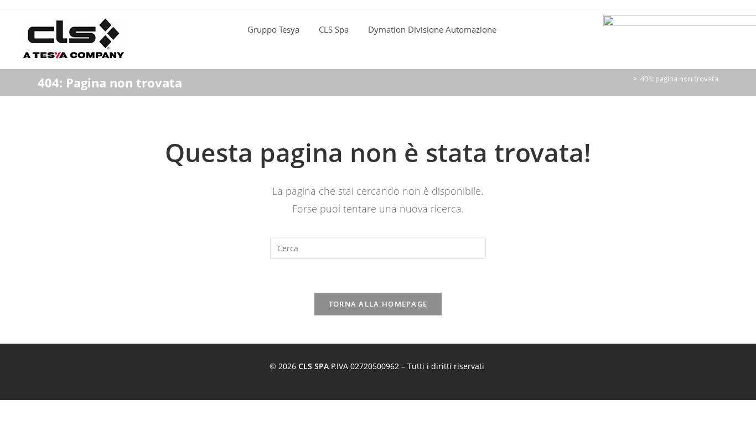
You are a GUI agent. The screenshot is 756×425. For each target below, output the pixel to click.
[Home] (627, 79)
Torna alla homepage (378, 304)
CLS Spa (334, 29)
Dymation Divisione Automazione (432, 29)
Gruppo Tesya (273, 29)
